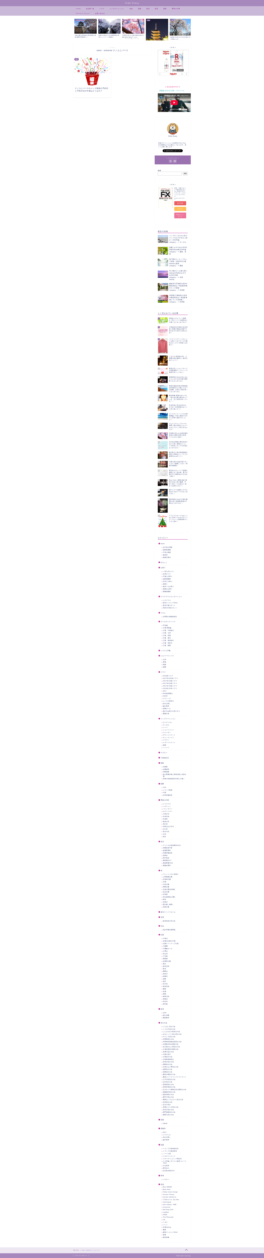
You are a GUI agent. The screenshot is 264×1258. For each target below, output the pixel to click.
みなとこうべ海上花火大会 (172, 1034)
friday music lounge (170, 1192)
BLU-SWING (167, 1187)
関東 (164, 664)
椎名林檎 (166, 1237)
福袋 (164, 745)
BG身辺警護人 (168, 693)
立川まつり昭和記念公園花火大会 (174, 1089)
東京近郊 (166, 966)
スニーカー (167, 732)
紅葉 (162, 935)
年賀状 (165, 819)
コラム (163, 613)
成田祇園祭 (167, 579)
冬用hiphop (167, 1227)
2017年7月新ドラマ (170, 686)
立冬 (164, 834)
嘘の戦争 (166, 706)
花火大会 (164, 1023)
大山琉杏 (166, 1165)
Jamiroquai (167, 1202)
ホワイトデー (167, 811)
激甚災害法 (167, 557)
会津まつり (167, 574)
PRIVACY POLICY (83, 13)
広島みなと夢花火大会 (171, 1067)
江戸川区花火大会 (169, 1079)
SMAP (165, 1123)
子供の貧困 (167, 552)
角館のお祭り (167, 589)
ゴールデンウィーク (168, 621)
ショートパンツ (168, 730)
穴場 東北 (167, 638)
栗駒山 (165, 971)
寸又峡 (165, 956)
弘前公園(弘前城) (169, 889)
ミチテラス (167, 600)
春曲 (164, 1235)
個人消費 (166, 1015)
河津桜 (182, 290)
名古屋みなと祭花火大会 (171, 1047)
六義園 (165, 946)
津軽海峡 (166, 772)
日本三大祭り (167, 581)
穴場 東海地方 (168, 640)
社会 (162, 926)
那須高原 (166, 986)
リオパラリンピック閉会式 (172, 1158)
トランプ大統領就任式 (171, 1148)
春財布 (165, 555)
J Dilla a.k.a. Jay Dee (171, 1199)
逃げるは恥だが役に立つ (171, 711)
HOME (78, 9)
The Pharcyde (168, 1217)
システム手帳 (166, 650)
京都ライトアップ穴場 (171, 943)
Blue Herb (166, 1189)
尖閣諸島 (166, 769)
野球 (162, 1175)
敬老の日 (166, 821)
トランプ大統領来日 (170, 1151)
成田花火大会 (167, 1069)
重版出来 (166, 713)
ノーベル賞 (167, 1153)
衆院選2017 (167, 860)
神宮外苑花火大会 (169, 1087)
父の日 (165, 829)
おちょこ (164, 562)
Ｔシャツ (166, 747)
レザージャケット (169, 742)
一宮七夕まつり (168, 571)
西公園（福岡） (168, 904)
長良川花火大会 (168, 1109)
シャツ (165, 727)
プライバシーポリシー (81, 1255)
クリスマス (167, 804)
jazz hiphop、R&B (169, 1204)
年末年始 (166, 816)
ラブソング (167, 698)
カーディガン (167, 722)
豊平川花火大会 (168, 1097)
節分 (164, 836)
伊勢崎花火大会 (168, 1039)
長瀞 (164, 991)
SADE (165, 1214)
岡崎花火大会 (167, 1064)
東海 (164, 662)
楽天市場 (180, 203)
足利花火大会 (167, 1102)
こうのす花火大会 (169, 1029)
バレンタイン (167, 809)
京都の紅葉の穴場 (169, 941)
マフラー (166, 740)
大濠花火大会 (167, 1057)
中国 (164, 792)
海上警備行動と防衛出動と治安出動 (174, 775)
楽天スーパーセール (168, 912)
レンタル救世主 (168, 701)
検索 (159, 170)
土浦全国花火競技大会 (171, 1049)
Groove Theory (168, 1194)
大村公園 (166, 884)
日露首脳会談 (167, 853)
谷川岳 (165, 984)
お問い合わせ (100, 13)
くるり (165, 1222)
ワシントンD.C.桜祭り (171, 874)
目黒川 (165, 902)
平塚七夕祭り (167, 576)
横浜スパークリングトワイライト (174, 1077)
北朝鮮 (165, 767)
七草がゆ (166, 814)
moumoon (166, 1207)
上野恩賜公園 (167, 877)
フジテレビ (167, 1135)
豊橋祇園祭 (167, 591)
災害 (162, 917)
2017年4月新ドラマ (170, 683)
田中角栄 (166, 858)
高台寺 (165, 1001)
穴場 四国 (167, 635)
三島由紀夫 (165, 758)
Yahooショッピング (180, 215)
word (162, 543)
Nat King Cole (168, 1209)
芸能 (139, 9)
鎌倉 (164, 989)
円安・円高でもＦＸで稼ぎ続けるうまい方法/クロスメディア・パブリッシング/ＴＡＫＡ (180, 192)
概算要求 (166, 1018)
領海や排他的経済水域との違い (174, 778)
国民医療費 (167, 550)
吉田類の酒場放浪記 (170, 616)
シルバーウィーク (167, 656)
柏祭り (165, 584)
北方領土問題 (167, 547)
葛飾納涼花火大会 (169, 1092)
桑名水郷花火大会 (169, 1074)
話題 (162, 1145)
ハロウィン (167, 806)
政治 (148, 9)
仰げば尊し (167, 703)
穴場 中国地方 (168, 630)
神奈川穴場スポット (170, 608)
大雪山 (165, 951)
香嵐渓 (165, 999)
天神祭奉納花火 (168, 1059)
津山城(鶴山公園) (169, 897)
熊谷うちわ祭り (168, 586)
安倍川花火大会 (168, 1062)
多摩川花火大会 (168, 1052)
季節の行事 (176, 9)
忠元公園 (166, 892)
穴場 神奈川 (167, 643)
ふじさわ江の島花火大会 (171, 1031)
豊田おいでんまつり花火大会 (173, 1099)
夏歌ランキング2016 (170, 1232)
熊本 (164, 899)
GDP (164, 1013)
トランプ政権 (167, 790)
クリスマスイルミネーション (171, 596)
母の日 (165, 824)
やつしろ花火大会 (169, 1036)
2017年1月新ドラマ (170, 681)
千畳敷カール (167, 948)
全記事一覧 (90, 9)
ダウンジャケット (169, 735)
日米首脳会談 (167, 795)
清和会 (165, 855)
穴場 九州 (167, 633)
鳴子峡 (165, 1004)
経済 (156, 9)
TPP (164, 787)
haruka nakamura (169, 1197)
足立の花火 (167, 1104)
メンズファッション (117, 9)
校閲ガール (167, 708)
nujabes (166, 1212)
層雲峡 (165, 958)
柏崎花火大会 (167, 1072)
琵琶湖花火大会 (168, 1084)
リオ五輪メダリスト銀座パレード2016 (174, 1162)
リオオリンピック (169, 1156)
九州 (164, 659)
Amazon (180, 209)
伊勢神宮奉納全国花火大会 (172, 1041)
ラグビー (164, 752)
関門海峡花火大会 (169, 1112)
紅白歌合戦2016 (168, 1170)
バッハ (165, 1225)
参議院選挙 (167, 850)
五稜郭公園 (167, 879)
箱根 (164, 979)
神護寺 (165, 976)
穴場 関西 (167, 645)
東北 (164, 969)
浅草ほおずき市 (168, 826)
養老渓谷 (166, 996)
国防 (165, 9)
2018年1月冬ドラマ (170, 688)
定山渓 (165, 953)
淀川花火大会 (167, 1082)
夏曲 (181, 252)
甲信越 (165, 625)
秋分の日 (166, 831)
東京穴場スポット (169, 605)
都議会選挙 (167, 865)
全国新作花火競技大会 (171, 1044)
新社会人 (166, 1168)
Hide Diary (132, 3)
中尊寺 (165, 938)
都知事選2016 (168, 863)
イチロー (166, 1179)
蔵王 (164, 981)
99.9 (164, 691)
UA (164, 1219)
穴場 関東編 (167, 628)
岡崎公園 (166, 887)
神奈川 (165, 974)
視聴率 (163, 1128)
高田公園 (166, 907)
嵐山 (164, 963)
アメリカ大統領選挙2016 (172, 845)
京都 (164, 882)
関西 (164, 667)
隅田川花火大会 (168, 1115)
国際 (162, 784)
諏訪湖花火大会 (168, 1094)
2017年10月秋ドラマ (170, 678)
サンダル (183, 242)
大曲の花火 (167, 1054)
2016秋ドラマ (168, 676)
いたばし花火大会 (169, 1026)
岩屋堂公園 (167, 961)
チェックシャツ (168, 737)
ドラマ (101, 9)
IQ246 (165, 696)
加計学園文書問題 (169, 930)
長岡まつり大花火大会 (171, 1107)
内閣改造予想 (167, 848)
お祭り (163, 567)
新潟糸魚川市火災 (169, 921)
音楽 (131, 9)
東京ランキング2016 (170, 603)
